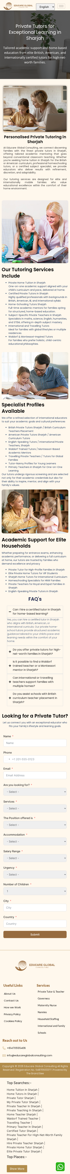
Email (6, 768)
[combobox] (7, 759)
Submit (35, 934)
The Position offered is (18, 818)
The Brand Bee (35, 1073)
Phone (7, 752)
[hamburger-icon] (61, 6)
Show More (17, 1168)
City (6, 901)
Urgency (8, 867)
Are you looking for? (16, 785)
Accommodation (14, 834)
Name (7, 736)
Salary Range (11, 851)
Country (8, 917)
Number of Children (16, 884)
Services (8, 801)
